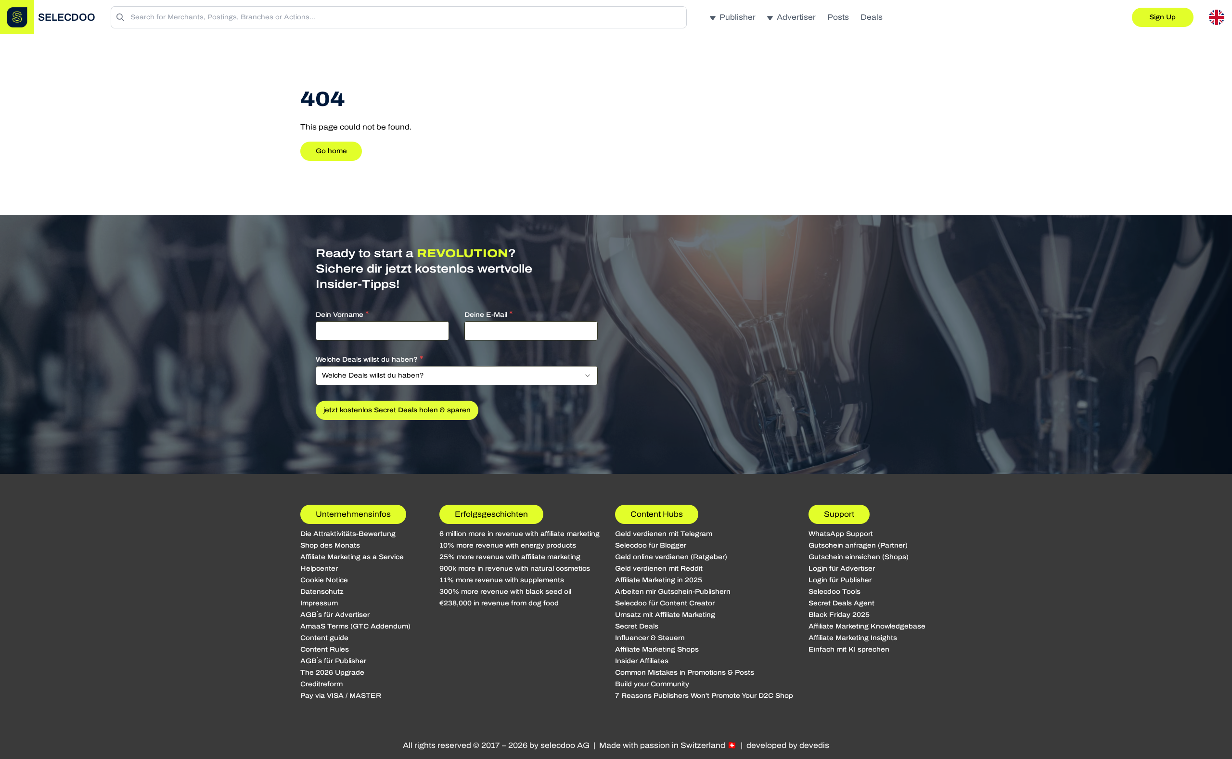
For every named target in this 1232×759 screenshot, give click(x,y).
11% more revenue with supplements (501, 580)
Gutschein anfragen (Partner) (858, 545)
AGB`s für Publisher (333, 661)
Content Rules (324, 649)
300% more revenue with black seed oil (505, 591)
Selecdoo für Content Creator (665, 603)
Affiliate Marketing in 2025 (658, 580)
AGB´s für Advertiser (335, 614)
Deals (871, 17)
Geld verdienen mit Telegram (663, 533)
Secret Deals (636, 626)
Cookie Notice (324, 580)
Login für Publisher (840, 580)
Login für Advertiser (841, 568)
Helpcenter (319, 568)
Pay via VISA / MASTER (340, 695)
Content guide (324, 637)
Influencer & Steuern (650, 637)
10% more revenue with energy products (507, 545)
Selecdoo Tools (834, 591)
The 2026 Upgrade (332, 672)
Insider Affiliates (641, 661)
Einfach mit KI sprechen (848, 649)
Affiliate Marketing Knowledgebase (866, 626)
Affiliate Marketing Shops (657, 649)
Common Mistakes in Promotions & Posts (684, 672)
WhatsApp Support (840, 533)
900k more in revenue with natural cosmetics (514, 568)
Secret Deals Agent (841, 603)
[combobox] (457, 375)
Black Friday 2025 (839, 614)
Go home (331, 151)
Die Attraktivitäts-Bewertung (348, 533)
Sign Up (1162, 17)
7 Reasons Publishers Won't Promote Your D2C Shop (704, 695)
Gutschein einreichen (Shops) (858, 557)
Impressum (319, 603)
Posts (838, 17)
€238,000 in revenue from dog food (499, 603)
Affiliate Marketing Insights (852, 637)
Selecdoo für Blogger (650, 545)
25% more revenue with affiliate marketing (509, 557)
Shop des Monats (330, 545)
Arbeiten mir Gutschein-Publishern (673, 591)
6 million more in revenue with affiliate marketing (519, 533)
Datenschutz (322, 591)
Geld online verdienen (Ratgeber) (671, 557)
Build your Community (652, 684)
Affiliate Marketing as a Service (352, 557)
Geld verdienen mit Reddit (659, 568)
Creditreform (321, 684)
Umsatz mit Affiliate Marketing (665, 614)
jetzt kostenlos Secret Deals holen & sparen (397, 410)
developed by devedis (787, 745)
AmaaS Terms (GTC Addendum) (355, 626)
